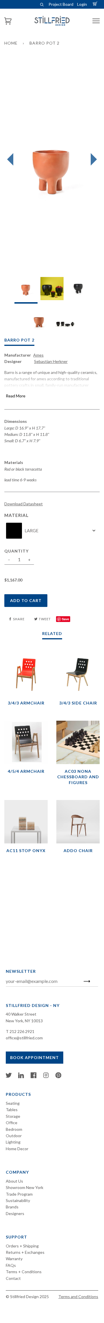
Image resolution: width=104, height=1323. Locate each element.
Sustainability (18, 1200)
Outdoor (14, 1135)
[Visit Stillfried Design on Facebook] (33, 1076)
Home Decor (17, 1148)
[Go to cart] (96, 4)
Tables (12, 1109)
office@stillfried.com (24, 1037)
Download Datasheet (23, 503)
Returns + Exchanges (25, 1252)
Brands (12, 1206)
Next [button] (92, 159)
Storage (13, 1116)
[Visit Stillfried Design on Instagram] (46, 1076)
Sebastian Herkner (51, 361)
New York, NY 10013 (24, 1020)
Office (11, 1122)
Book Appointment (34, 1057)
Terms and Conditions (78, 1296)
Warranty (14, 1258)
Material (16, 515)
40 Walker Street (21, 1014)
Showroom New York (24, 1187)
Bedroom (14, 1129)
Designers (15, 1213)
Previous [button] (11, 159)
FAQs (11, 1265)
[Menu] (96, 21)
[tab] (26, 290)
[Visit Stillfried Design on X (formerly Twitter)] (9, 1076)
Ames (38, 355)
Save (65, 619)
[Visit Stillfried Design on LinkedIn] (21, 1076)
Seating (13, 1103)
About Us (14, 1181)
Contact (13, 1278)
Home (11, 43)
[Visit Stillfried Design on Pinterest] (58, 1076)
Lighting (13, 1141)
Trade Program (19, 1194)
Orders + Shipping (22, 1245)
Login (82, 4)
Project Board (61, 4)
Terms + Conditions (24, 1271)
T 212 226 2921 (20, 1031)
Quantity (16, 550)
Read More (15, 395)
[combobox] (52, 531)
